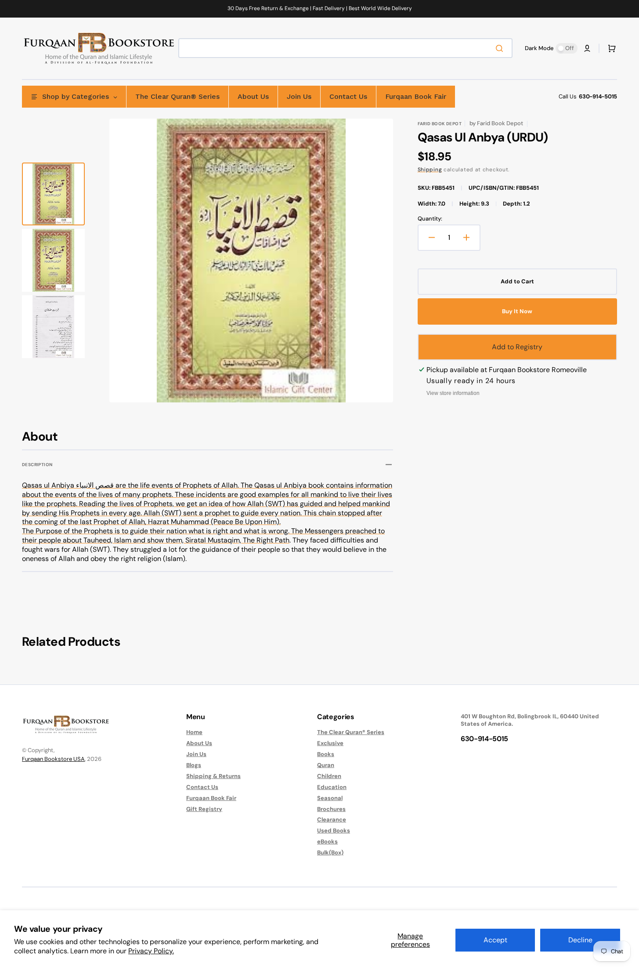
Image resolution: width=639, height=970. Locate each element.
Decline (580, 940)
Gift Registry (204, 809)
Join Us (196, 754)
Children (329, 776)
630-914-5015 (598, 96)
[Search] (501, 48)
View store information (453, 393)
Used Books (333, 830)
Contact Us (202, 787)
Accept (495, 940)
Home (194, 732)
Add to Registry (517, 346)
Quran (325, 765)
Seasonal (330, 798)
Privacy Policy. (151, 951)
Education (332, 787)
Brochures (331, 809)
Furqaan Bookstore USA (53, 759)
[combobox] (345, 48)
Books (325, 754)
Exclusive (330, 743)
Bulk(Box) (330, 852)
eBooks (327, 841)
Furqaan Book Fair (211, 798)
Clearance (331, 819)
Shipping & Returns (213, 776)
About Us (199, 743)
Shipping (430, 169)
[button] (587, 48)
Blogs (193, 765)
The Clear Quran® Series (350, 732)
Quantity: (430, 218)
